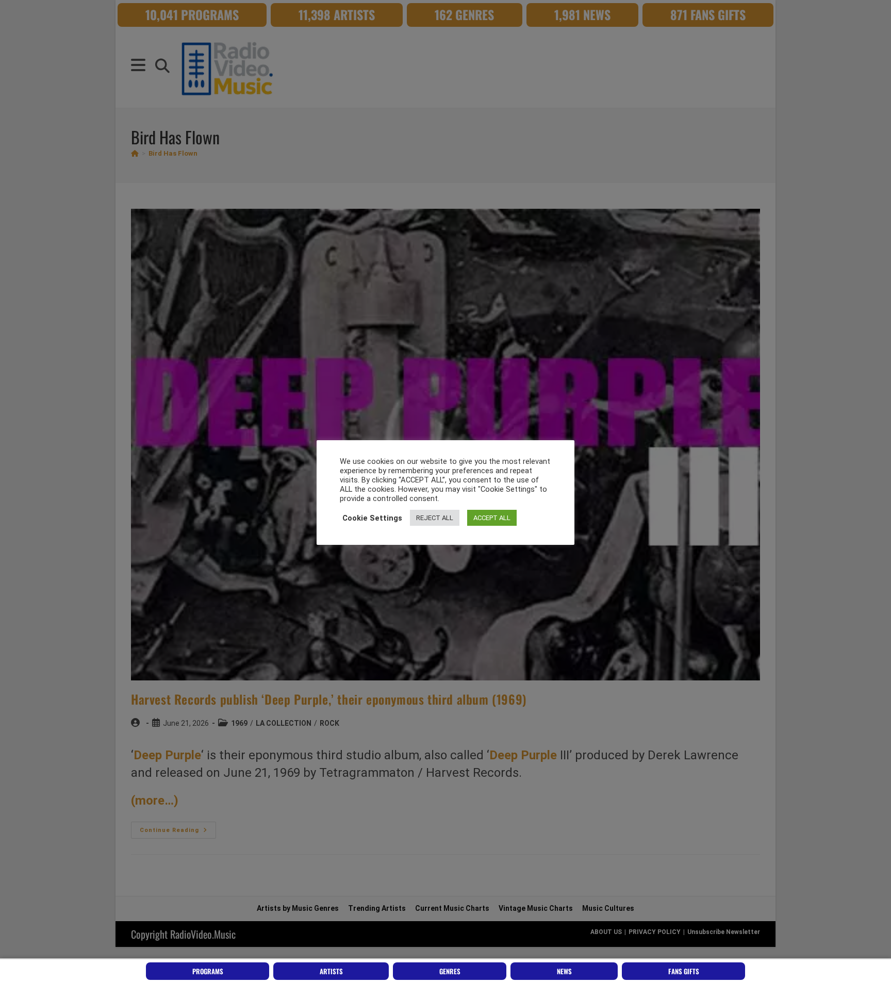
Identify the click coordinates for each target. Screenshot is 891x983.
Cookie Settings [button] (372, 518)
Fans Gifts (683, 971)
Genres (449, 971)
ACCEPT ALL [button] (491, 518)
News (564, 971)
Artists (331, 971)
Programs (207, 971)
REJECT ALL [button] (434, 518)
